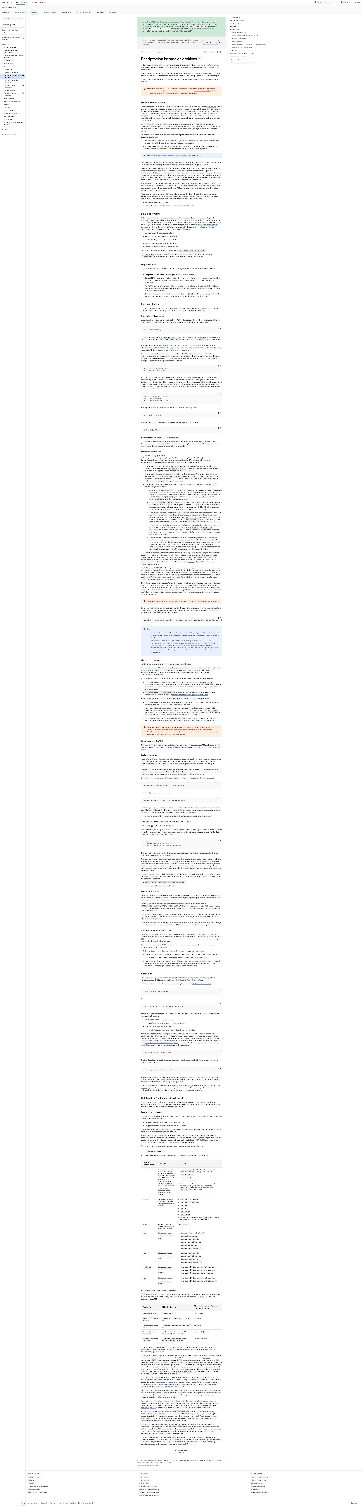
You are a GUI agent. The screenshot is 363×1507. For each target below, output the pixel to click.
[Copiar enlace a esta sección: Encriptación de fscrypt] (164, 1112)
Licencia (65, 1503)
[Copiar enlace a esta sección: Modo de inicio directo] (167, 103)
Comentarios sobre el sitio (86, 1503)
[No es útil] (220, 52)
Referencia (113, 12)
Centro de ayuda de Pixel (258, 1480)
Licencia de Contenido (211, 1460)
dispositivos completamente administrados (170, 1387)
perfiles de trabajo (147, 1387)
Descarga (31, 1483)
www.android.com (257, 1483)
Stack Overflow (256, 1489)
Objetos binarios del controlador (37, 1492)
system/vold (146, 220)
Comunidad (44, 1503)
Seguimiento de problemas (259, 1492)
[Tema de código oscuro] (218, 328)
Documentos (20, 2)
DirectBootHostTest (183, 980)
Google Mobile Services (258, 1486)
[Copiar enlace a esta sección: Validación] (154, 974)
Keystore (206, 1358)
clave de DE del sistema (159, 759)
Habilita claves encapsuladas (158, 534)
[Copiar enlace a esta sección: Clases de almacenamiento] (167, 1152)
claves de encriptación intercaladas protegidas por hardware (191, 525)
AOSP (142, 52)
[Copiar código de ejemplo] (221, 328)
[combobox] (323, 2)
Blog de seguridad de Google (148, 1486)
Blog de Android (144, 1483)
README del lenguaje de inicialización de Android (187, 774)
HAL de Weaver (167, 1412)
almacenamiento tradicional (202, 91)
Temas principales (50, 12)
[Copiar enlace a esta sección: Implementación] (161, 304)
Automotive (100, 12)
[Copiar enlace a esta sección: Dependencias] (158, 265)
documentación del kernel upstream (192, 1146)
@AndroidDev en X (145, 1480)
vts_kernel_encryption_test (201, 984)
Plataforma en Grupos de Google (149, 1489)
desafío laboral (195, 175)
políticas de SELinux (178, 810)
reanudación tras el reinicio (159, 1384)
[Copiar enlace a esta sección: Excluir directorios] (159, 755)
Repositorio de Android (34, 1477)
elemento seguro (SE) (148, 1408)
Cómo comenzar (20, 12)
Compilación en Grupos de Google (149, 1492)
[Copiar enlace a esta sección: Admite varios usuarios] (161, 892)
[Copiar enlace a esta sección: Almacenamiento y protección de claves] (179, 1291)
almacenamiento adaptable (195, 89)
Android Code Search (39, 2)
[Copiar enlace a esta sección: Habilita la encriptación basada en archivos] (181, 438)
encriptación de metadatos (192, 346)
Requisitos (31, 1480)
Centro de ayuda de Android (259, 1477)
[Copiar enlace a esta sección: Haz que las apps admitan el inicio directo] (176, 826)
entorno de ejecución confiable (200, 286)
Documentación (9, 8)
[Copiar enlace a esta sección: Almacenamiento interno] (163, 452)
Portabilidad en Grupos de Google (149, 1495)
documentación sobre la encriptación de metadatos (170, 350)
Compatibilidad (66, 12)
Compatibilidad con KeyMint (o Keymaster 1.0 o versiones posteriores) (171, 278)
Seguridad (34, 12)
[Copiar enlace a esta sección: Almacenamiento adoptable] (165, 660)
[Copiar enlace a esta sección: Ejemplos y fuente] (162, 214)
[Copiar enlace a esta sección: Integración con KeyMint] (165, 741)
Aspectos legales (55, 1503)
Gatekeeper (145, 1427)
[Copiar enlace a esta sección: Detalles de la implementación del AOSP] (186, 1098)
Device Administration (169, 900)
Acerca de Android (33, 1503)
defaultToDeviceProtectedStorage (192, 250)
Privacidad (73, 1503)
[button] (11, 31)
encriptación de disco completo (181, 111)
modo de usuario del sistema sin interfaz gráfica (161, 1043)
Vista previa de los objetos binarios (38, 1486)
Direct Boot (201, 311)
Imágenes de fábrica (34, 1489)
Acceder (358, 2)
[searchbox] (12, 18)
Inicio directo (211, 107)
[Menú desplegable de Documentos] (27, 2)
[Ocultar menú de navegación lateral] (23, 1503)
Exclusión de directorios (209, 954)
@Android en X (144, 1477)
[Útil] (217, 52)
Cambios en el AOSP (184, 31)
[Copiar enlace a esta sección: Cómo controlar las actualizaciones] (174, 930)
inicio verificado (182, 1362)
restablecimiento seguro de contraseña (171, 1382)
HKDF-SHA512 (200, 1140)
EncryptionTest (197, 980)
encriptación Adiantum (163, 1129)
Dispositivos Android (83, 12)
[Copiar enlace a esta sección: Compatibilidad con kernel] (166, 316)
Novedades (6, 12)
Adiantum (191, 562)
